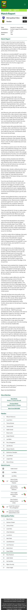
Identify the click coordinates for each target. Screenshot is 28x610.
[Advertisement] (14, 585)
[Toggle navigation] (25, 4)
